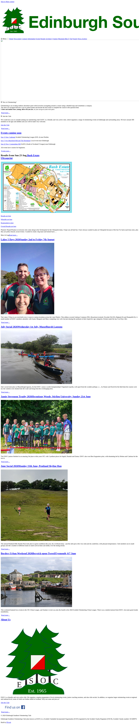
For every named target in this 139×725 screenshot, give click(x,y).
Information (31, 39)
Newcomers (17, 39)
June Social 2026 (31, 466)
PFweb (8, 722)
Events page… (6, 151)
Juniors (55, 39)
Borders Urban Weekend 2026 (38, 553)
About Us (5, 619)
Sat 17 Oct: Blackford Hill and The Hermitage (16, 141)
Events (38, 39)
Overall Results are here (8, 226)
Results (42, 39)
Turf (71, 39)
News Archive (82, 39)
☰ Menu (4, 39)
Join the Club (7, 116)
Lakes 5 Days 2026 (27, 239)
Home (11, 39)
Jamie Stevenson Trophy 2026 (46, 396)
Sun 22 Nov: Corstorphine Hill (11, 144)
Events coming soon (11, 133)
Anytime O (49, 39)
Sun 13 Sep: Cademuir (8, 137)
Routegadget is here (7, 223)
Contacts (24, 39)
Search (75, 39)
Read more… (5, 113)
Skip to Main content (7, 2)
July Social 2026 (31, 326)
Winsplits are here (6, 219)
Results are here (6, 216)
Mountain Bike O (63, 39)
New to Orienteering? (9, 102)
